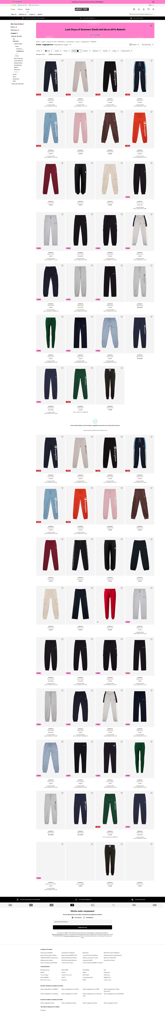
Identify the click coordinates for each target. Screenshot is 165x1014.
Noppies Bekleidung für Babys (69, 957)
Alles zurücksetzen (56, 54)
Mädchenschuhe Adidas (47, 960)
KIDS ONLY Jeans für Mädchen (111, 952)
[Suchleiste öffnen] (130, 14)
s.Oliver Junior (107, 980)
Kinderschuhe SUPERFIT (47, 952)
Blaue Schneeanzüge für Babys (49, 955)
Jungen (43, 41)
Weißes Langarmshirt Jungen (90, 957)
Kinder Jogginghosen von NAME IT (49, 989)
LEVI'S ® (64, 972)
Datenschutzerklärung (58, 934)
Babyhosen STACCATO (110, 957)
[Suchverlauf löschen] (153, 14)
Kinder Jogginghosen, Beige (69, 1003)
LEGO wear (107, 975)
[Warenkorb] (153, 9)
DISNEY (42, 972)
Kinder (28, 9)
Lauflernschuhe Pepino (67, 962)
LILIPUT (64, 977)
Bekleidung (61, 41)
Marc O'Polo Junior (45, 980)
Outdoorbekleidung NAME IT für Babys (93, 962)
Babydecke (86, 952)
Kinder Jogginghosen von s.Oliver (70, 989)
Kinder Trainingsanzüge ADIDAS (49, 962)
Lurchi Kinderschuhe (88, 977)
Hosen (77, 41)
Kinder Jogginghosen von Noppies (49, 993)
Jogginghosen (85, 41)
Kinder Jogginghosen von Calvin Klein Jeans (92, 994)
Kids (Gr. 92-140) (52, 41)
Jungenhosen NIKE (87, 960)
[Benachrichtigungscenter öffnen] (144, 9)
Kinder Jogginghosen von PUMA (91, 989)
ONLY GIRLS (86, 975)
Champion (93, 41)
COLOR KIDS (86, 970)
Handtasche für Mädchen (68, 952)
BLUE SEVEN (65, 970)
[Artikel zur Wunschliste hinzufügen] (62, 61)
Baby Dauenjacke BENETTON (69, 955)
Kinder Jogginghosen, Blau (47, 1003)
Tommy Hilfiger (44, 975)
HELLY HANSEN (45, 977)
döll (105, 970)
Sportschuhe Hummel (109, 960)
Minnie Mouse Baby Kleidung (69, 960)
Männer (20, 9)
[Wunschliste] (148, 9)
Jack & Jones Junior (67, 975)
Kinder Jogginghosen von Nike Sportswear (111, 990)
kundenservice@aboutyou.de (71, 936)
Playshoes (64, 980)
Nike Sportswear (45, 970)
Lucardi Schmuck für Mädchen (90, 955)
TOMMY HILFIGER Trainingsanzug (49, 957)
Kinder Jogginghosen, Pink (110, 1003)
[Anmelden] (139, 9)
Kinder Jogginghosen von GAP (69, 993)
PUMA (84, 980)
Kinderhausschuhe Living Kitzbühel (113, 955)
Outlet (14, 5)
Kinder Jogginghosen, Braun (90, 1003)
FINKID (84, 972)
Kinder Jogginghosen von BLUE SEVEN (114, 993)
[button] (134, 44)
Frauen (13, 9)
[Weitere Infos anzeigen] (51, 107)
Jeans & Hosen (70, 41)
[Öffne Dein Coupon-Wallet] (134, 9)
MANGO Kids (107, 977)
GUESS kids (107, 972)
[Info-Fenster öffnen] (153, 2)
